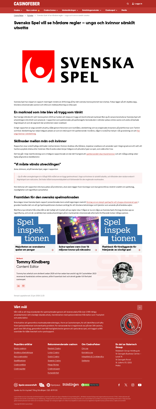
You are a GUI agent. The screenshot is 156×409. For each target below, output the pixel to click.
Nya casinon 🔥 (33, 10)
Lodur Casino (53, 353)
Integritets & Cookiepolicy (93, 357)
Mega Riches (53, 365)
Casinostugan (54, 369)
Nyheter (30, 15)
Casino (17, 10)
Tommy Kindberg (33, 262)
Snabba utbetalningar (23, 353)
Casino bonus (49, 10)
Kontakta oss (87, 353)
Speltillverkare (20, 361)
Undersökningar (69, 10)
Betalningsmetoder (90, 10)
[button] (139, 307)
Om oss (85, 349)
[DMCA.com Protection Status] (90, 385)
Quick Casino (53, 357)
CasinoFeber (18, 15)
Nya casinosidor (21, 357)
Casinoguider (19, 369)
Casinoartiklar (20, 365)
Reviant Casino (54, 349)
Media (124, 10)
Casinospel (110, 10)
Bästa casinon (20, 349)
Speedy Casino (54, 361)
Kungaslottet (53, 373)
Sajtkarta (86, 361)
